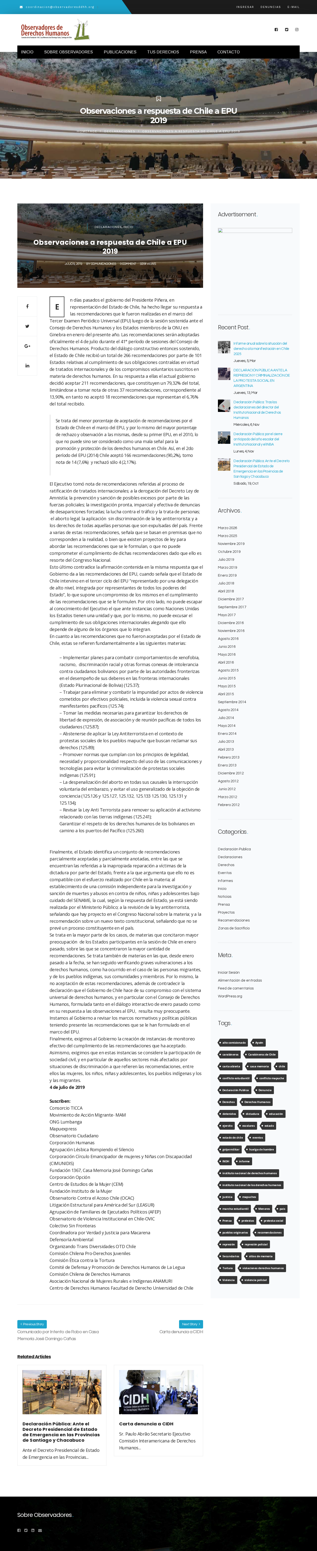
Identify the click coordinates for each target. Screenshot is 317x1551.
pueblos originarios (235, 1232)
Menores (264, 1209)
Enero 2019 (227, 575)
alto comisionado (233, 1042)
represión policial (256, 1244)
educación (276, 1114)
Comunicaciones (103, 264)
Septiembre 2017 (232, 607)
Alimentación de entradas (240, 980)
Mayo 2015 (227, 686)
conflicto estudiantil (235, 1078)
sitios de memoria (261, 1256)
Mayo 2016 (227, 654)
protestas (247, 1220)
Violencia (228, 1280)
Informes (225, 881)
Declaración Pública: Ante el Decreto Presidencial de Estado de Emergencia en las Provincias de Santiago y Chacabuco (261, 468)
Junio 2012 (227, 789)
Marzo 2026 (227, 528)
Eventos (225, 873)
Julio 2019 (226, 560)
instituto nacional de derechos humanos (249, 1173)
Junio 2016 (227, 647)
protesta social (273, 1220)
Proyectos (226, 912)
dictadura (252, 1114)
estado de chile (232, 1137)
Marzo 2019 (227, 567)
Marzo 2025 (227, 536)
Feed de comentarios (236, 988)
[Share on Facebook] (27, 306)
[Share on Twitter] (27, 326)
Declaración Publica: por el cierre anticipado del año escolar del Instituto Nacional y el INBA (258, 439)
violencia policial (255, 1280)
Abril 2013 (226, 749)
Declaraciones (119, 131)
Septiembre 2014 (232, 702)
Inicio (128, 227)
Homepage (87, 131)
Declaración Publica (234, 849)
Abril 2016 (226, 662)
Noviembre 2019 (231, 544)
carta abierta (231, 1066)
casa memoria (259, 1066)
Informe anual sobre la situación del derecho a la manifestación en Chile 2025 (261, 349)
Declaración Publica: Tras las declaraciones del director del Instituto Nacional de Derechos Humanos (257, 410)
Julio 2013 (226, 741)
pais (282, 1209)
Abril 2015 (226, 694)
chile (282, 1066)
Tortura (227, 1268)
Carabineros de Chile (262, 1054)
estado (269, 1125)
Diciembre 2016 (231, 623)
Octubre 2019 (229, 552)
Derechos (226, 865)
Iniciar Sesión (229, 972)
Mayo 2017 (227, 615)
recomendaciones (269, 1232)
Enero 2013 (227, 765)
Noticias (224, 897)
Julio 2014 (226, 718)
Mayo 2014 (227, 726)
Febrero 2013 (228, 757)
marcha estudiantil (235, 1209)
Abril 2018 (226, 591)
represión (228, 1244)
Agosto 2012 (228, 781)
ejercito (227, 1125)
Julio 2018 (226, 583)
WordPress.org (230, 996)
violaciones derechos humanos (263, 1268)
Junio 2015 (227, 678)
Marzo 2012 (227, 797)
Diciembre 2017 (231, 599)
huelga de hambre (261, 1149)
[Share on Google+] (27, 346)
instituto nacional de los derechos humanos (251, 1185)
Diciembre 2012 (231, 773)
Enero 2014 (227, 734)
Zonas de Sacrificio (234, 928)
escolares (248, 1125)
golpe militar (230, 1149)
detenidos (229, 1114)
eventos (257, 1137)
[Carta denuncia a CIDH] (158, 1395)
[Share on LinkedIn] (27, 366)
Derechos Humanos (257, 1102)
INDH (225, 1161)
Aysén (259, 1042)
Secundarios (230, 1256)
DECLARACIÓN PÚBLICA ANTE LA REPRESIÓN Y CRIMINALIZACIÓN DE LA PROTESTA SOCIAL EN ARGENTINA (262, 378)
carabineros (230, 1054)
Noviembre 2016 (231, 631)
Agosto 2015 (228, 670)
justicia (227, 1197)
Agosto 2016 (228, 639)
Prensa (224, 904)
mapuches (249, 1197)
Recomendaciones (234, 920)
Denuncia (265, 1090)
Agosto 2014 (228, 710)
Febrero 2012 (228, 805)
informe (244, 1161)
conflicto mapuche (271, 1078)
